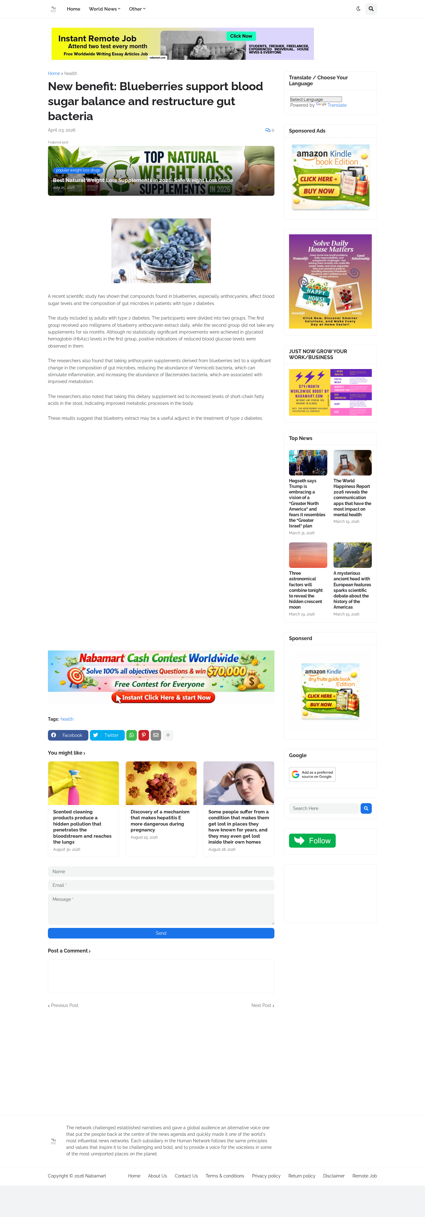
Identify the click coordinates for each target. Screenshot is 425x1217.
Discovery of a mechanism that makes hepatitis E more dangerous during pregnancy (160, 821)
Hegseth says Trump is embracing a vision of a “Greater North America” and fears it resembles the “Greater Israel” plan (307, 503)
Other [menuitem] (135, 9)
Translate (337, 105)
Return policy (301, 1175)
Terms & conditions (225, 1175)
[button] (358, 9)
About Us (157, 1175)
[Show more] (168, 735)
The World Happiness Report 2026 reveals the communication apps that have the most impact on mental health (352, 497)
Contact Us (186, 1175)
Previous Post (64, 1005)
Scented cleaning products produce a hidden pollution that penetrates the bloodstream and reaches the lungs (82, 827)
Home (54, 73)
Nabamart (95, 1175)
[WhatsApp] (131, 735)
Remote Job (365, 1175)
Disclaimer (334, 1175)
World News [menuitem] (103, 9)
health (70, 73)
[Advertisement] (161, 499)
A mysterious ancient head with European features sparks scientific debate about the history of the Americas (352, 590)
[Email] (156, 735)
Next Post (261, 1005)
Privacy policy (266, 1175)
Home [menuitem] (73, 9)
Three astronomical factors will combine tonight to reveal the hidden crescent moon (306, 590)
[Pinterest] (143, 735)
